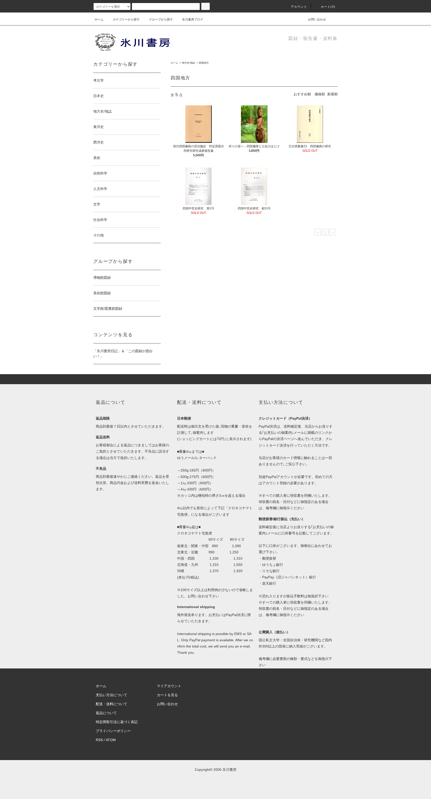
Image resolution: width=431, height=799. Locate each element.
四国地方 (204, 62)
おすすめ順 (302, 94)
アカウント (299, 6)
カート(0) (328, 6)
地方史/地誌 (188, 62)
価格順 (320, 94)
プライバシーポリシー (113, 731)
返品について (106, 713)
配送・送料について (111, 704)
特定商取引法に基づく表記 (117, 722)
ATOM (111, 740)
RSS (99, 740)
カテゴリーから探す (126, 19)
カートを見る (167, 695)
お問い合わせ (317, 19)
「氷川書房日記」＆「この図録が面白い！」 (123, 353)
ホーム (99, 19)
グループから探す (161, 19)
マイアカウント (169, 686)
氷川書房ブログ (192, 19)
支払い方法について (111, 695)
